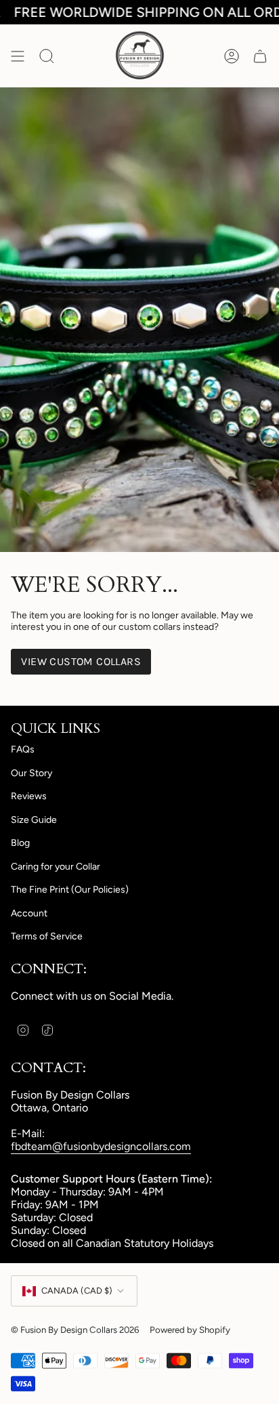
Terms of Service (47, 936)
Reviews (29, 796)
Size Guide (34, 820)
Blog (20, 843)
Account (29, 913)
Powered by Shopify (190, 1329)
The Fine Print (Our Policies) (70, 889)
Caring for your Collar (55, 866)
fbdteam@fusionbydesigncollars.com (101, 1146)
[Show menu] (17, 55)
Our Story (31, 773)
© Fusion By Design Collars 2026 (75, 1329)
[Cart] (260, 55)
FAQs (23, 749)
